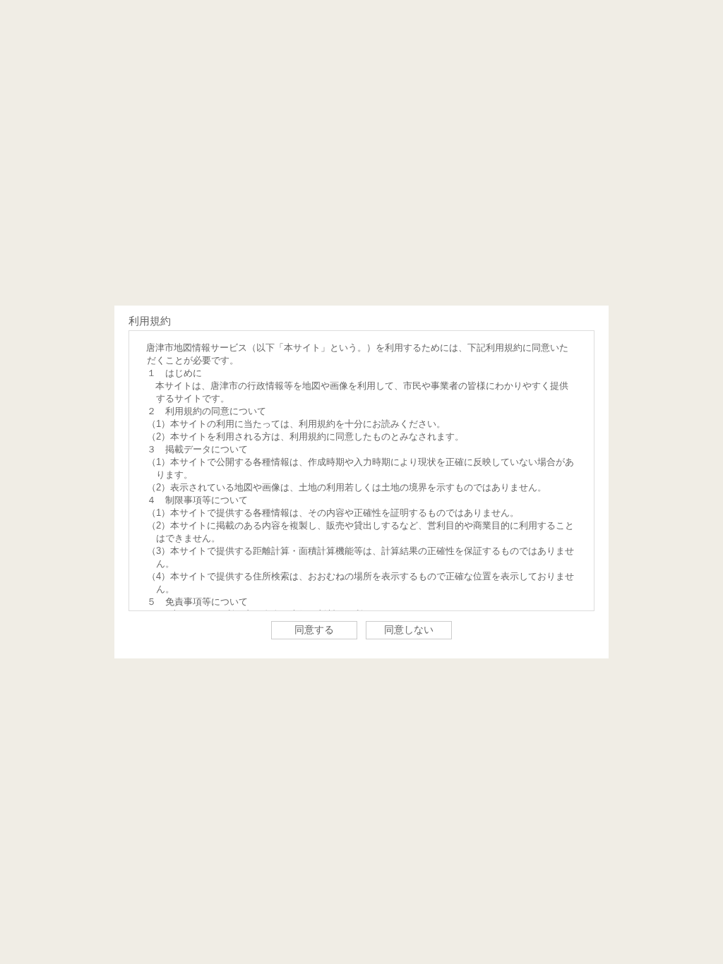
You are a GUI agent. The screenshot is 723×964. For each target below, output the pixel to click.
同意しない (409, 629)
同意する (314, 629)
